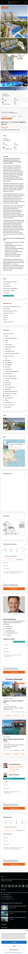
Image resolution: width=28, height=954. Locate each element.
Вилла (4, 736)
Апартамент (5, 698)
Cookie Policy (7, 952)
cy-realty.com (8, 635)
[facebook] (2, 886)
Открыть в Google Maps (8, 295)
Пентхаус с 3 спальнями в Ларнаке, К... (18, 917)
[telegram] (9, 886)
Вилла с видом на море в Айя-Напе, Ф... (18, 911)
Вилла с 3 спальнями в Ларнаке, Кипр (17, 906)
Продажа (11, 111)
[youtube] (23, 886)
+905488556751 (9, 626)
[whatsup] (5, 886)
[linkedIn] (16, 886)
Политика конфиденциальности (16, 952)
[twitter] (12, 886)
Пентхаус (6, 111)
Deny (14, 946)
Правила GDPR (15, 585)
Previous (3, 550)
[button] (26, 930)
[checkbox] (3, 583)
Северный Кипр (13, 288)
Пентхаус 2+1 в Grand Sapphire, (16, 444)
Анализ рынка (4, 927)
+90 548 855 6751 (6, 894)
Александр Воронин (9, 619)
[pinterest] (19, 886)
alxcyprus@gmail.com (10, 630)
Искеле (14, 129)
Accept (14, 942)
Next (25, 550)
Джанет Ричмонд (14, 774)
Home (2, 111)
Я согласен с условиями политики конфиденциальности (10, 585)
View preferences (14, 949)
